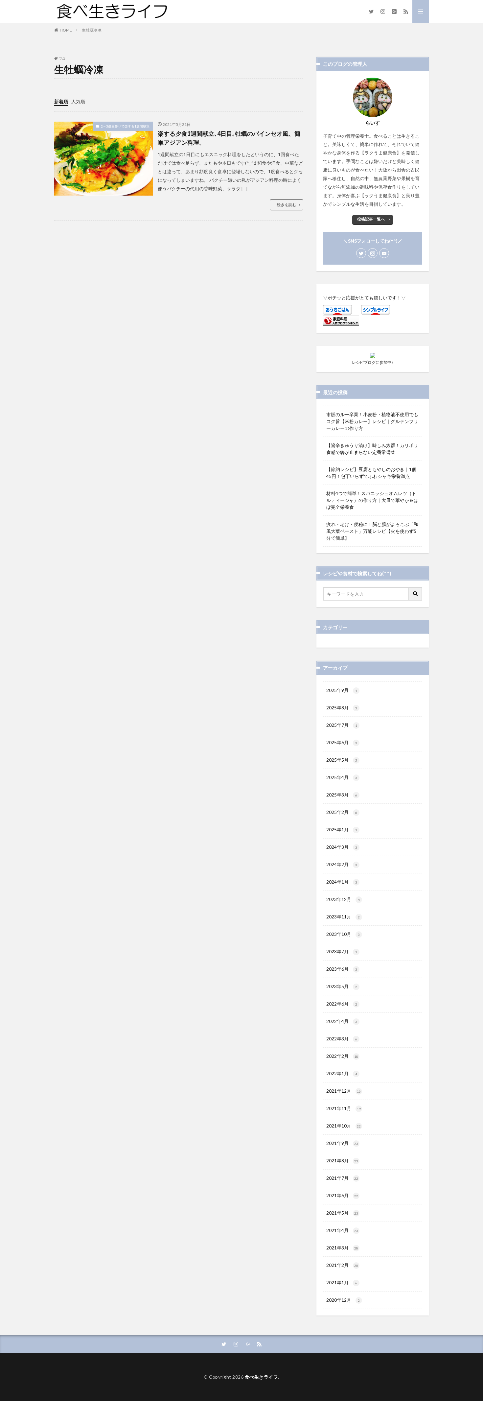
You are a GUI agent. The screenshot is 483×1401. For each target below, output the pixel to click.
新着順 (61, 101)
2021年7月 (342, 1178)
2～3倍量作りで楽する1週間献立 (125, 126)
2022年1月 (341, 1073)
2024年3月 (341, 847)
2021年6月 (342, 1195)
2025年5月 (341, 760)
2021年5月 (342, 1213)
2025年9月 (341, 690)
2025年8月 (341, 707)
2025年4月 (341, 777)
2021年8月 (342, 1160)
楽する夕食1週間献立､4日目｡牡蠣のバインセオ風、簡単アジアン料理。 (229, 138)
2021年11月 (343, 1108)
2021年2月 (342, 1265)
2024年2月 (341, 864)
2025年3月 (341, 794)
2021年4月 (342, 1230)
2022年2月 (342, 1056)
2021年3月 (342, 1247)
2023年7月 (341, 951)
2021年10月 (343, 1125)
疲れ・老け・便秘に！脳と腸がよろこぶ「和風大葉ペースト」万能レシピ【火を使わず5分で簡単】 (372, 531)
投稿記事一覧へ (371, 219)
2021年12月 (343, 1091)
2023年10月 (343, 934)
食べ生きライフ (261, 1377)
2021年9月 (342, 1143)
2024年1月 (341, 882)
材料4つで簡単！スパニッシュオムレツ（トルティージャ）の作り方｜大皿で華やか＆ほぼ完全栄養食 (372, 500)
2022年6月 (341, 1004)
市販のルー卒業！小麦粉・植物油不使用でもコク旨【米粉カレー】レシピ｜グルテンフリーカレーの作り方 (372, 421)
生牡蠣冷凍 (92, 30)
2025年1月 (341, 829)
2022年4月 (341, 1021)
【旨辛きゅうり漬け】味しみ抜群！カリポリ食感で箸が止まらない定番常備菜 (372, 448)
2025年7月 (341, 725)
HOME (66, 30)
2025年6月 (341, 742)
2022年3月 (341, 1038)
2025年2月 (341, 812)
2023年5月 (341, 986)
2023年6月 (341, 969)
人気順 (78, 101)
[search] (415, 594)
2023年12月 (343, 899)
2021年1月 (341, 1282)
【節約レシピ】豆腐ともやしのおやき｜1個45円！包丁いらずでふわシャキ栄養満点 (371, 472)
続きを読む (286, 204)
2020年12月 (343, 1300)
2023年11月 (343, 916)
